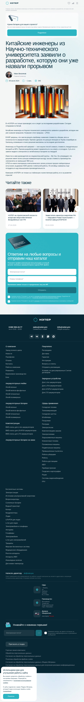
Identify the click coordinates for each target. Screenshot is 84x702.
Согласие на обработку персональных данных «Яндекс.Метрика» (31, 662)
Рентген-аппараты (13, 553)
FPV (43, 481)
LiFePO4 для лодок (13, 520)
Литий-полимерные (13, 397)
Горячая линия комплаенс (16, 650)
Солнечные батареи (13, 503)
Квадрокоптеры (12, 513)
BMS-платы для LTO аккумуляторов (19, 434)
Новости (9, 354)
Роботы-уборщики (49, 454)
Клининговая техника (50, 441)
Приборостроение (49, 468)
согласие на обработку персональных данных (47, 296)
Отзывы (9, 360)
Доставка (45, 354)
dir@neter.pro (29, 573)
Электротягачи (47, 427)
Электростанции (12, 492)
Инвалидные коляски (14, 560)
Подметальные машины (51, 448)
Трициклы (9, 543)
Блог (12, 9)
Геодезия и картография (51, 471)
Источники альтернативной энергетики (20, 496)
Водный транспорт (13, 506)
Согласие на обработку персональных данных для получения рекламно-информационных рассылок (40, 666)
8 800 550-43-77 (15, 327)
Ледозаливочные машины (52, 437)
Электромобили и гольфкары (17, 526)
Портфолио (10, 357)
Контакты (9, 364)
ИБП (44, 465)
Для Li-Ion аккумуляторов (51, 382)
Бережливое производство (16, 374)
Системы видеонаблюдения (52, 478)
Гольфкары (10, 533)
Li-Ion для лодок (12, 523)
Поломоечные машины (51, 444)
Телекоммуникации (49, 410)
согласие (37, 301)
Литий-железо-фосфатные (16, 390)
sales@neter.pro (40, 327)
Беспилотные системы (14, 489)
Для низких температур (14, 563)
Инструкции (46, 360)
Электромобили (12, 536)
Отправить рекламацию (51, 367)
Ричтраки (45, 424)
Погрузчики (46, 421)
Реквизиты (10, 370)
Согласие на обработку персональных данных (23, 656)
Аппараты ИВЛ (11, 557)
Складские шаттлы (49, 414)
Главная (8, 9)
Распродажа (46, 350)
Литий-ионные (11, 387)
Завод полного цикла (14, 350)
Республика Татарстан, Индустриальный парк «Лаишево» (47, 604)
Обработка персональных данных (18, 653)
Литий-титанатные (13, 394)
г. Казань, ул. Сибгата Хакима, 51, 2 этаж (45, 591)
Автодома (9, 530)
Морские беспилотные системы (18, 547)
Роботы (45, 458)
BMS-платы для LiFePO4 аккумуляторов (21, 430)
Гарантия (45, 357)
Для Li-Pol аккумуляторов (51, 386)
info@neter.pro (63, 327)
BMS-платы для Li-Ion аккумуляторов (20, 427)
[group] (23, 209)
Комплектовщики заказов (51, 431)
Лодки (8, 516)
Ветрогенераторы (12, 499)
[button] (77, 209)
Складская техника (49, 407)
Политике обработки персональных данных (45, 298)
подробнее (7, 691)
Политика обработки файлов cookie (19, 659)
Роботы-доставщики (49, 461)
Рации (44, 475)
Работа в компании (13, 367)
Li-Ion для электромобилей (16, 540)
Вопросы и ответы (49, 364)
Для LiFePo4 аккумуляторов (52, 389)
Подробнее (42, 33)
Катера (8, 509)
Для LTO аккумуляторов (51, 392)
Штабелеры (46, 417)
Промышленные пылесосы (52, 451)
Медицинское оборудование (16, 550)
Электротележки (48, 434)
